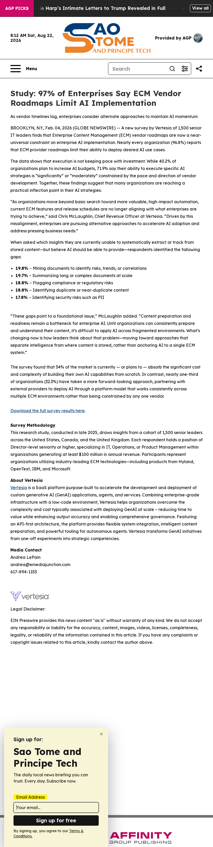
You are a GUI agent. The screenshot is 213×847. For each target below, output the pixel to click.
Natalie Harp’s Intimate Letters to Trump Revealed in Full (95, 8)
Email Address (30, 797)
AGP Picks (17, 8)
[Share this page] (199, 68)
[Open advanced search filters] (184, 69)
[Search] (172, 69)
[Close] (101, 734)
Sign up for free (56, 820)
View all (200, 8)
